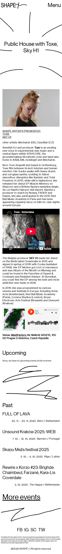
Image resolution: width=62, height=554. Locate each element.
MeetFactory (18, 335)
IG (26, 530)
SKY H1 (6, 137)
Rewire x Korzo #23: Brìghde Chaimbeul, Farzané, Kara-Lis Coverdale (28, 472)
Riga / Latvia (52, 456)
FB (19, 530)
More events (21, 497)
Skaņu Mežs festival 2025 (25, 450)
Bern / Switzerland (48, 420)
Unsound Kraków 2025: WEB (29, 432)
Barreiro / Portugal (48, 438)
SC (33, 530)
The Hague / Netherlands (44, 484)
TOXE (6, 134)
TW (41, 530)
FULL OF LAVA (16, 414)
